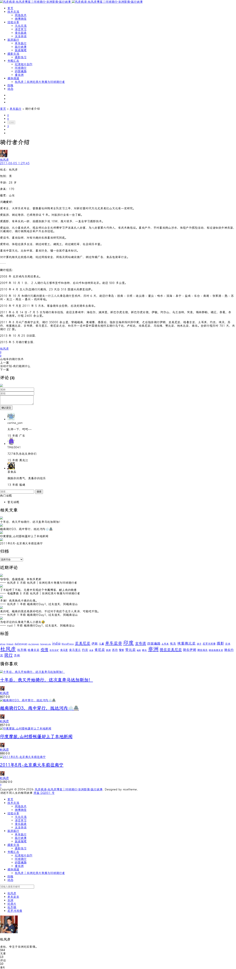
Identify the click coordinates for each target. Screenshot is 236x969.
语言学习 (21, 29)
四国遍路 (21, 71)
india (56, 643)
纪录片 (11, 904)
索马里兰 (75, 650)
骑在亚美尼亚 (171, 649)
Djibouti (9, 644)
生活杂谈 (21, 36)
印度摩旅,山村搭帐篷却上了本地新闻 (36, 736)
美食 (91, 650)
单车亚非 (113, 643)
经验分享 (13, 22)
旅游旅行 (13, 40)
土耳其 (165, 643)
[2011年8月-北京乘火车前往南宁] (23, 757)
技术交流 (13, 11)
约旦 (85, 650)
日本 (227, 643)
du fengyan (33, 644)
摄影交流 (13, 54)
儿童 (101, 643)
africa (2, 644)
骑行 (8, 655)
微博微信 (21, 18)
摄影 (220, 643)
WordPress (68, 643)
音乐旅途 (21, 33)
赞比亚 (130, 650)
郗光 (144, 650)
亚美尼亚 (82, 643)
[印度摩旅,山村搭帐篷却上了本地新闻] (25, 728)
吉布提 (140, 643)
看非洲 (19, 75)
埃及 (173, 643)
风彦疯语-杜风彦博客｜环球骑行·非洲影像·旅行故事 (69, 789)
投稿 (10, 85)
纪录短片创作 (23, 64)
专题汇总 (13, 61)
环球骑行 (21, 68)
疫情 (44, 649)
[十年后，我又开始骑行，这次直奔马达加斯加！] (32, 672)
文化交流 (21, 25)
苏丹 (115, 650)
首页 (10, 8)
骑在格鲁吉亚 (216, 650)
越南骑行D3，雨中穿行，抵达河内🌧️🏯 (39, 708)
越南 (139, 650)
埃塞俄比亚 (186, 643)
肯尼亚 (99, 650)
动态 (10, 89)
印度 (128, 643)
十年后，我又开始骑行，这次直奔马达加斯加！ (46, 679)
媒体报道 (13, 78)
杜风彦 (4, 348)
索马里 (64, 650)
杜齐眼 (22, 650)
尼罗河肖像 (209, 643)
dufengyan (21, 643)
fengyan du (45, 644)
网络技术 (21, 15)
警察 (121, 650)
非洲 (153, 649)
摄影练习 (21, 57)
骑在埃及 (202, 650)
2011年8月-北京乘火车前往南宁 (31, 765)
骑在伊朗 (189, 650)
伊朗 (94, 643)
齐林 (17, 655)
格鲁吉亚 (33, 650)
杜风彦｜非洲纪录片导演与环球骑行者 (40, 82)
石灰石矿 (54, 650)
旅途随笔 (21, 50)
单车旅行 (21, 43)
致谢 (108, 650)
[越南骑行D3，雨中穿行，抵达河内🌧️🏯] (28, 700)
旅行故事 (21, 47)
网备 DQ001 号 (44, 793)
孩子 (199, 643)
